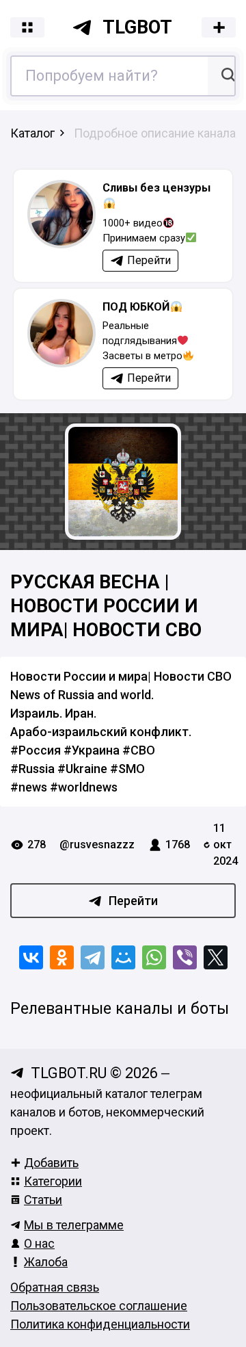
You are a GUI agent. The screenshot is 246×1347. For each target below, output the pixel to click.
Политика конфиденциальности (100, 1324)
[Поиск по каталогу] (226, 76)
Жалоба (46, 1262)
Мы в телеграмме (74, 1225)
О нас (39, 1243)
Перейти (133, 900)
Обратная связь (54, 1287)
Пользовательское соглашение (98, 1305)
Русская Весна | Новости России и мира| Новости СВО (106, 606)
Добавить (51, 1162)
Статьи (43, 1199)
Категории (53, 1181)
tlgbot (137, 27)
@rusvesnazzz (97, 844)
